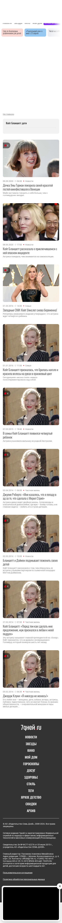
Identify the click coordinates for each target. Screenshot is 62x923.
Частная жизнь (32, 490)
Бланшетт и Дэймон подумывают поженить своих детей (30, 562)
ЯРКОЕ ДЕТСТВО (31, 797)
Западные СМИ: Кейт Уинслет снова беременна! (30, 310)
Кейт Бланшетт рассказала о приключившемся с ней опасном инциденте (30, 250)
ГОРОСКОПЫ (31, 764)
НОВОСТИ (31, 737)
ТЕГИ (31, 790)
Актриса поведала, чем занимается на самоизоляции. (28, 256)
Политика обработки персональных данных (24, 879)
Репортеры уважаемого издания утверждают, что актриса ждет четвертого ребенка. (30, 315)
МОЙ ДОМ (31, 757)
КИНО (31, 750)
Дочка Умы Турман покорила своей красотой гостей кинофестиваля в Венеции (28, 187)
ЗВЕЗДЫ (31, 744)
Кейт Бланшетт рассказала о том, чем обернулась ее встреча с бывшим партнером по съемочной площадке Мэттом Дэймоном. (29, 570)
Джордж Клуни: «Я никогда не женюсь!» (25, 696)
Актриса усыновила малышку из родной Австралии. (27, 441)
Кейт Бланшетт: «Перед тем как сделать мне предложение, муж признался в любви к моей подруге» (28, 630)
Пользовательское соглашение (17, 873)
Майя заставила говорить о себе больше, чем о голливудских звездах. (25, 194)
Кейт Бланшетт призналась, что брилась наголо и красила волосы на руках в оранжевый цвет (30, 371)
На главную (8, 114)
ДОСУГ (31, 770)
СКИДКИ (31, 804)
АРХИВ (31, 810)
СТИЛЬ (31, 784)
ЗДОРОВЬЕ (31, 777)
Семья (28, 306)
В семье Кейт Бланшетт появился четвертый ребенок (27, 435)
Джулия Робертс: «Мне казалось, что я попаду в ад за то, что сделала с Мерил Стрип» (29, 496)
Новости (29, 181)
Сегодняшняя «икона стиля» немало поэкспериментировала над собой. (20, 378)
